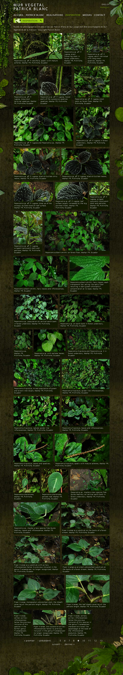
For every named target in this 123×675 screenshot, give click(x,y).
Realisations (54, 14)
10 (83, 640)
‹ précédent (44, 640)
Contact (99, 14)
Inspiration (72, 14)
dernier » (70, 644)
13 (101, 640)
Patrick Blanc (35, 14)
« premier (29, 640)
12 (95, 640)
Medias (87, 14)
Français (105, 7)
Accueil (19, 14)
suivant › (57, 644)
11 (89, 640)
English (106, 4)
